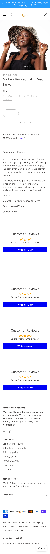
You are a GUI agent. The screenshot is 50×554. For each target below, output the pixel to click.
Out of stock (25, 122)
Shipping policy (10, 452)
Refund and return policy (15, 448)
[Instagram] (4, 431)
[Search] (10, 15)
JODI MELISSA (10, 75)
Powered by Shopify (32, 543)
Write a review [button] (25, 249)
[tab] (10, 152)
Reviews (21, 152)
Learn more (8, 465)
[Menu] (4, 14)
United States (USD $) (12, 538)
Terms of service (11, 461)
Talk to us (8, 469)
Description (9, 152)
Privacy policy (10, 456)
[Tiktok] (10, 431)
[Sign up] (46, 494)
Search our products (13, 443)
